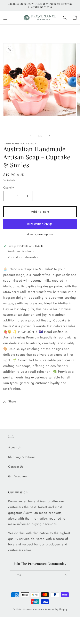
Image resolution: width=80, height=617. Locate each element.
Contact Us (15, 466)
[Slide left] (30, 135)
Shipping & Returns (21, 457)
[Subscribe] (65, 575)
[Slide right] (49, 135)
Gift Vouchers (17, 476)
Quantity (8, 187)
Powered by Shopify (56, 609)
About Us (14, 447)
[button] (5, 17)
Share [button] (12, 401)
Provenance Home (33, 609)
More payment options (40, 234)
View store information (24, 257)
